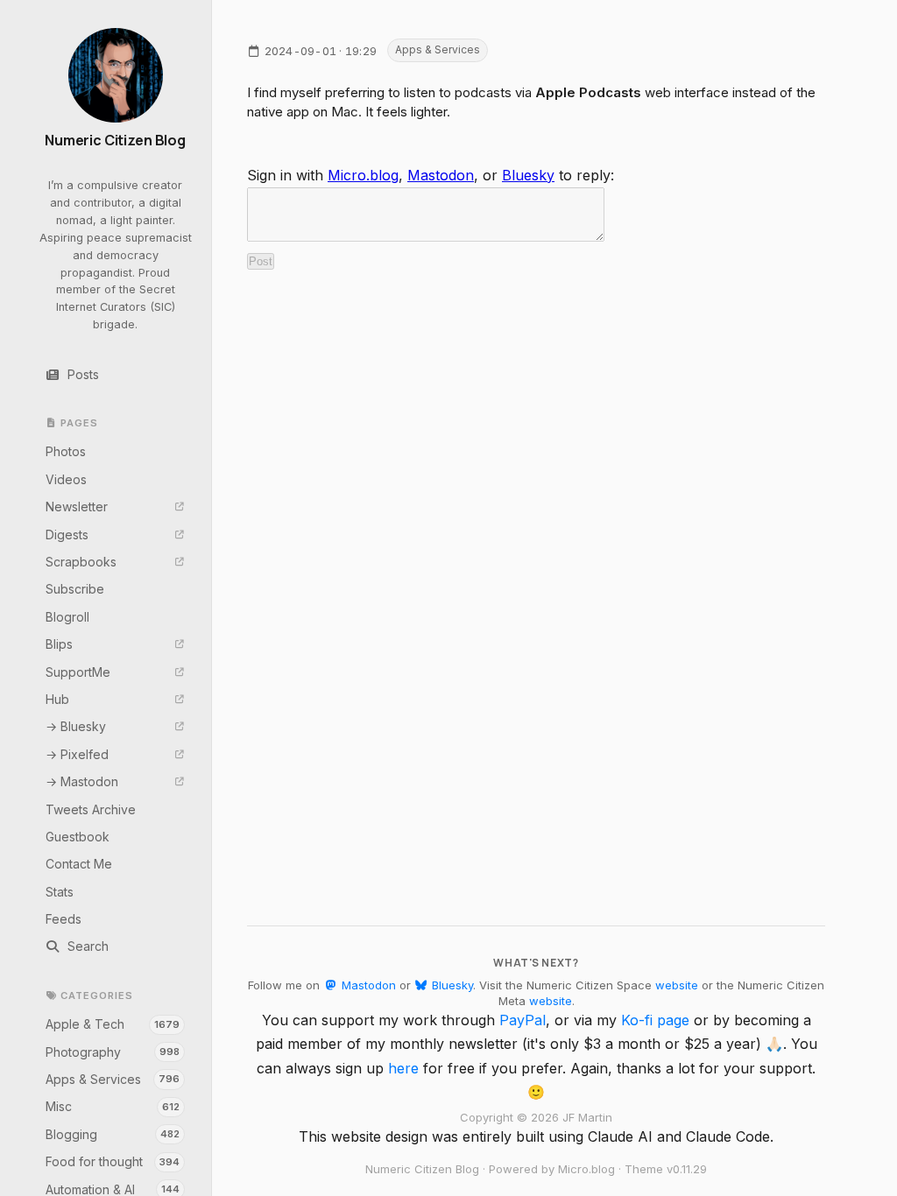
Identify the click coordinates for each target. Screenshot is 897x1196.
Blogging (113, 1134)
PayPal (522, 1020)
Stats (60, 891)
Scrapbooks (81, 561)
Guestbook (77, 836)
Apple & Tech (113, 1024)
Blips (59, 644)
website (676, 985)
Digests (67, 534)
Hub (57, 699)
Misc (113, 1106)
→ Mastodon (82, 781)
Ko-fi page (655, 1020)
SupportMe (78, 672)
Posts (83, 374)
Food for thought (113, 1161)
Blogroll (67, 616)
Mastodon (440, 175)
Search (88, 946)
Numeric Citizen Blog (115, 140)
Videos (66, 479)
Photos (66, 451)
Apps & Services (113, 1079)
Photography (113, 1052)
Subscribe (75, 588)
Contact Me (79, 863)
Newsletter (77, 506)
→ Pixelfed (77, 754)
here (403, 1068)
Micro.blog (363, 175)
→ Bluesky (76, 726)
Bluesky (528, 175)
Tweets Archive (91, 809)
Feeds (63, 918)
